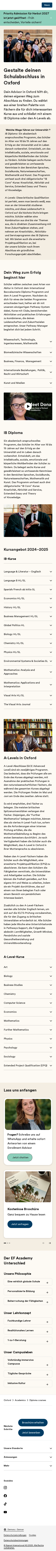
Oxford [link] (7, 1400)
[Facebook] (28, 1495)
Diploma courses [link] (37, 1400)
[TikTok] (28, 1503)
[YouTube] (28, 1512)
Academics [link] (20, 1400)
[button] (51, 18)
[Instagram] (28, 1487)
